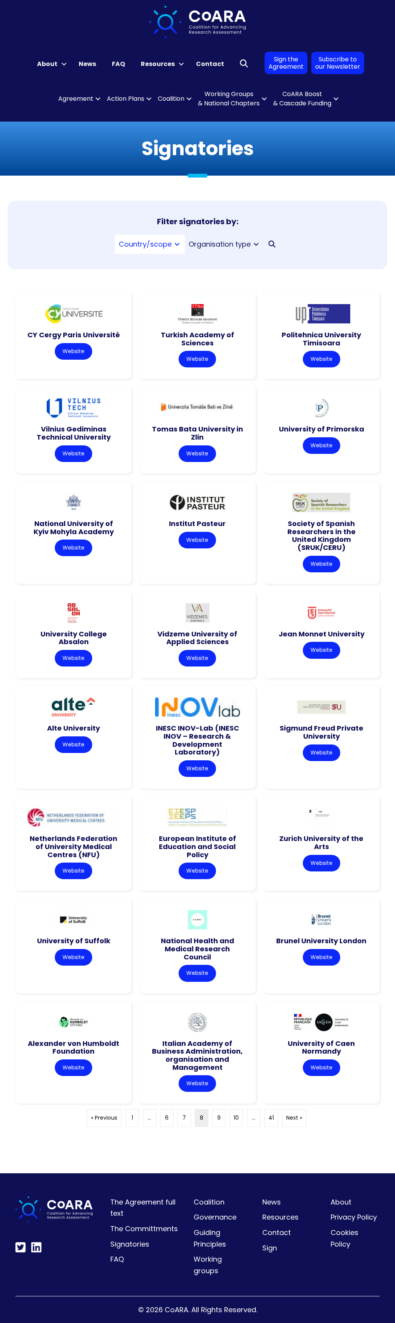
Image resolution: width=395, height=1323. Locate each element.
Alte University (73, 728)
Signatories (129, 1244)
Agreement (75, 98)
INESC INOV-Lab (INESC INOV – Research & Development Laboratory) (197, 740)
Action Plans (125, 98)
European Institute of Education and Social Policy (197, 846)
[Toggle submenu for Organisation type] (256, 244)
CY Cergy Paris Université (73, 335)
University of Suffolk (73, 941)
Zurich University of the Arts (321, 842)
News (87, 63)
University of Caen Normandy (321, 1047)
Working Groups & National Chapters (229, 99)
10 (236, 1118)
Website (73, 351)
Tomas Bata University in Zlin (197, 433)
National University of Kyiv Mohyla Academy (74, 527)
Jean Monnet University (322, 634)
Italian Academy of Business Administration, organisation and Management (197, 1055)
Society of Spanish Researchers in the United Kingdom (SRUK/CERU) (321, 535)
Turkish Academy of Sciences (197, 339)
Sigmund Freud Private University (321, 732)
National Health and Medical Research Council (197, 948)
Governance (215, 1217)
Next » (294, 1118)
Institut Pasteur (197, 523)
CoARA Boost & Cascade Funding (302, 99)
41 (271, 1118)
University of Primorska (321, 429)
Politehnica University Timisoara (321, 339)
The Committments (144, 1228)
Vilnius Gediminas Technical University (74, 433)
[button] (64, 64)
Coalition (171, 98)
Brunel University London (321, 941)
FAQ (118, 63)
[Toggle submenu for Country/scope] (177, 244)
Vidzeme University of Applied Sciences (197, 638)
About (47, 63)
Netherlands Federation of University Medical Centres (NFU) (73, 846)
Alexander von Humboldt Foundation (73, 1047)
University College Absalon (74, 638)
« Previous (104, 1118)
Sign (269, 1248)
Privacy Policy (354, 1217)
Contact (210, 63)
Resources (158, 63)
